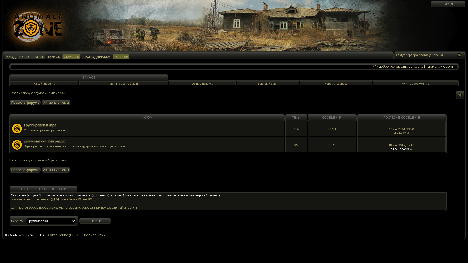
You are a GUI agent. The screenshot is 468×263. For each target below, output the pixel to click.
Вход (448, 4)
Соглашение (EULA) (64, 235)
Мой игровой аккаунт (123, 83)
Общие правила (202, 83)
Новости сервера (336, 83)
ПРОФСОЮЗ (400, 149)
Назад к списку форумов (26, 93)
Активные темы (56, 102)
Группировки (56, 93)
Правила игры (93, 235)
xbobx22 (400, 133)
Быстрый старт (268, 83)
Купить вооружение (415, 83)
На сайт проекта (44, 83)
